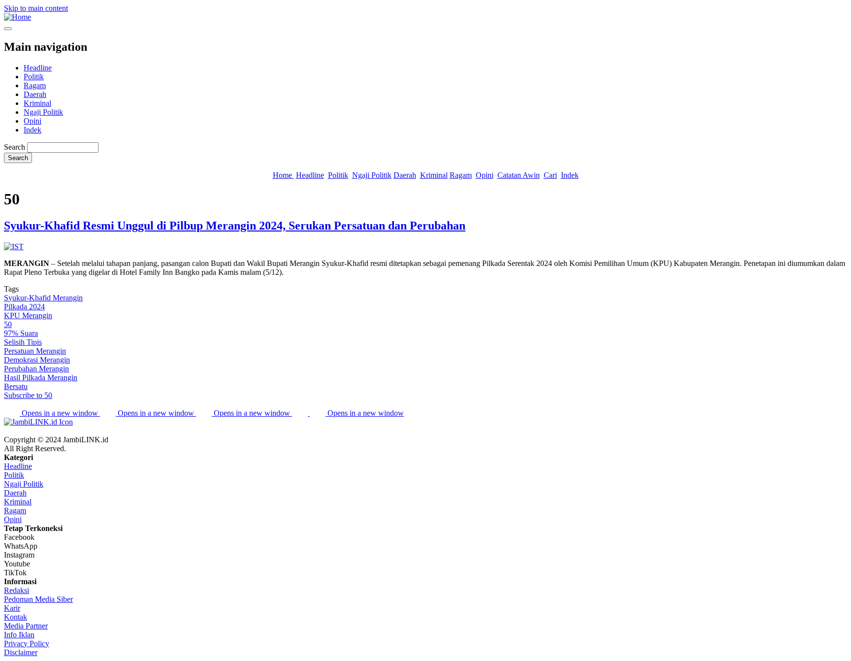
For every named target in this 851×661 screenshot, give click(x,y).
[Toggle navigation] (8, 28)
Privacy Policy (26, 643)
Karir (12, 608)
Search (14, 147)
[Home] (17, 17)
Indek (32, 130)
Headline (38, 68)
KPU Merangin (28, 315)
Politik (34, 76)
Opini (32, 121)
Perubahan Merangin (36, 368)
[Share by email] (301, 413)
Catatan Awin (518, 175)
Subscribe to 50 (28, 395)
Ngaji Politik (43, 112)
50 (8, 324)
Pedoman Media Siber (38, 599)
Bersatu (16, 386)
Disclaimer (20, 652)
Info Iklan (19, 634)
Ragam (35, 85)
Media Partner (26, 626)
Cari (550, 175)
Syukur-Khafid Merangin (43, 298)
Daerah (35, 94)
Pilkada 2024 (24, 306)
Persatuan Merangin (35, 351)
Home (283, 175)
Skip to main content (36, 8)
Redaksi (16, 590)
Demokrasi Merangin (37, 360)
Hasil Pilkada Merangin (40, 377)
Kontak (15, 617)
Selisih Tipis (23, 342)
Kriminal (37, 103)
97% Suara (21, 333)
